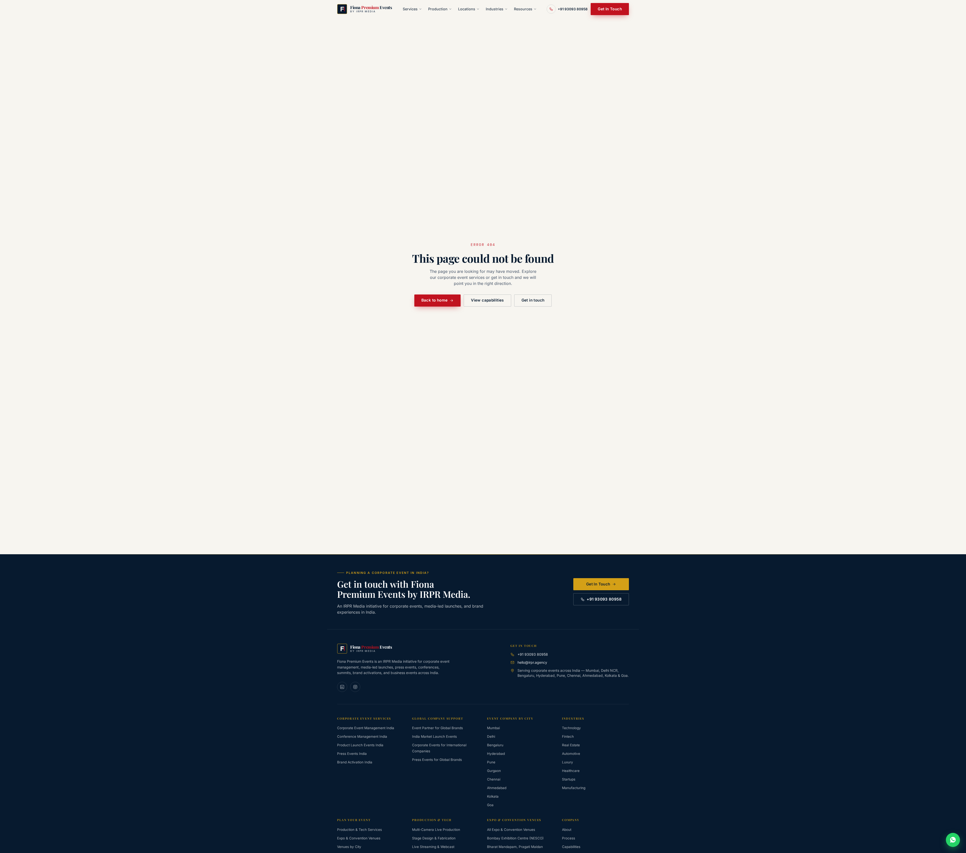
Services (410, 9)
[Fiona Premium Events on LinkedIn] (342, 687)
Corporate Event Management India (365, 728)
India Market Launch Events (434, 736)
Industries (494, 9)
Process (568, 838)
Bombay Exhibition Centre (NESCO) (515, 838)
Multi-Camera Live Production (436, 830)
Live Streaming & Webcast (433, 847)
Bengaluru (495, 745)
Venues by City (349, 847)
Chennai (493, 779)
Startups (568, 779)
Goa (490, 805)
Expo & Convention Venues (358, 838)
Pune (491, 762)
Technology (571, 728)
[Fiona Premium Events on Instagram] (355, 687)
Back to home (434, 300)
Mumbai (493, 728)
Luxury (567, 762)
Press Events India (352, 754)
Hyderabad (496, 754)
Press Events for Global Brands (437, 760)
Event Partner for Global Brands (437, 728)
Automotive (571, 754)
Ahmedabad (496, 788)
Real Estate (571, 745)
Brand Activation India (354, 762)
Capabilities (571, 847)
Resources (523, 9)
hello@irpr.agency (532, 662)
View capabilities (487, 300)
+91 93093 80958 (604, 599)
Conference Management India (362, 736)
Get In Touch (610, 9)
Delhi (491, 736)
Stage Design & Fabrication (434, 838)
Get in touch (533, 300)
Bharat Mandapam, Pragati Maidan (515, 847)
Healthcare (571, 771)
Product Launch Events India (360, 745)
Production (438, 9)
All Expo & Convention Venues (511, 830)
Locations (466, 9)
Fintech (568, 736)
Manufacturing (573, 788)
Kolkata (493, 796)
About (566, 830)
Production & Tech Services (359, 830)
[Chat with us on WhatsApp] (953, 840)
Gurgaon (494, 771)
